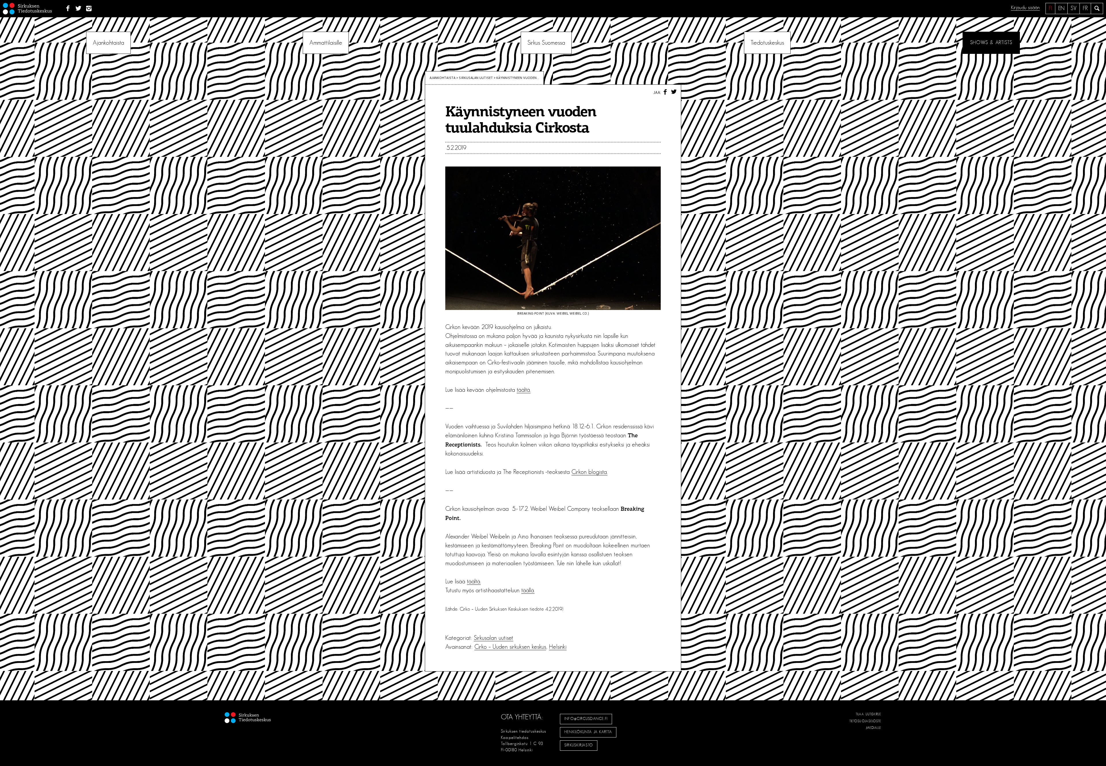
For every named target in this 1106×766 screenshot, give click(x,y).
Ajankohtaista (108, 42)
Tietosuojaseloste (865, 721)
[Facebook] (67, 8)
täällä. (528, 590)
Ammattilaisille (325, 42)
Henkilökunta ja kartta (588, 732)
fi (1050, 8)
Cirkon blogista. (589, 472)
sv (1074, 8)
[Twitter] (78, 8)
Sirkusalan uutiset (476, 77)
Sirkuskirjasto (578, 745)
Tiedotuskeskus (767, 42)
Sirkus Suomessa (546, 42)
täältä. (524, 390)
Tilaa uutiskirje (868, 714)
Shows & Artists (991, 42)
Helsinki (558, 647)
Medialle (874, 727)
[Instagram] (89, 8)
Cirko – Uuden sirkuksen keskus (510, 647)
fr (1085, 8)
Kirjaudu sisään (1025, 7)
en (1061, 8)
